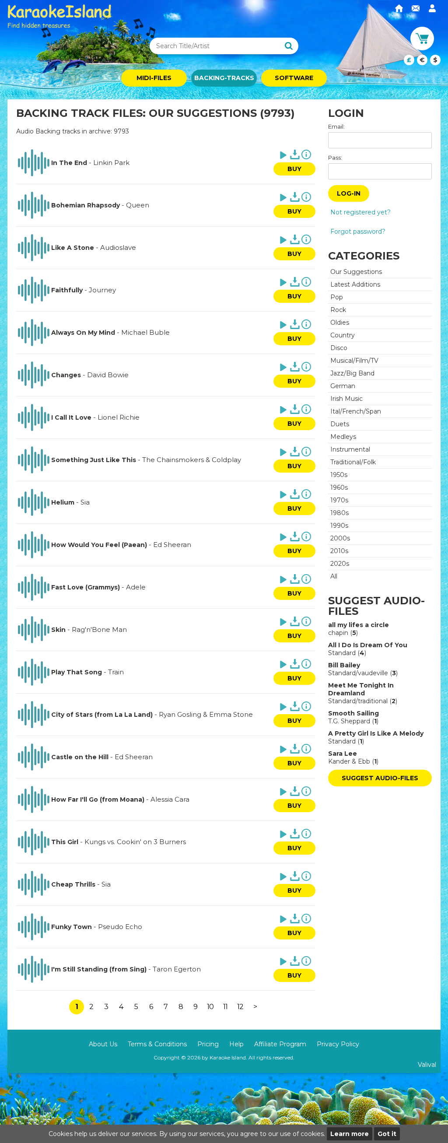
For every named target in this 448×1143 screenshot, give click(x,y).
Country (342, 335)
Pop (336, 297)
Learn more (349, 1134)
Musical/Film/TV (354, 361)
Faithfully (67, 290)
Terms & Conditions (157, 1044)
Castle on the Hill (79, 757)
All (333, 576)
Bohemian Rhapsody (85, 205)
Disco (338, 348)
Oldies (339, 322)
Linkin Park (111, 162)
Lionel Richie (119, 417)
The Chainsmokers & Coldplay (191, 460)
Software (294, 78)
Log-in (348, 193)
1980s (339, 513)
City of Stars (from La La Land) (102, 715)
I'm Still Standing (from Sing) (99, 969)
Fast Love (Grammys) (85, 587)
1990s (339, 525)
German (342, 386)
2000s (340, 538)
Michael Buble (145, 332)
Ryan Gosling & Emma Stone (206, 714)
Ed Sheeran (172, 544)
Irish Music (346, 399)
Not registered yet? (360, 212)
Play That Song (76, 672)
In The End (69, 163)
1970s (339, 500)
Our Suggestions (356, 272)
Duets (339, 424)
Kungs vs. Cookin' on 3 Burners (135, 842)
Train (116, 672)
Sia (85, 502)
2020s (339, 564)
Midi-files (154, 78)
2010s (339, 551)
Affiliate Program (280, 1044)
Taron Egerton (177, 969)
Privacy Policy (338, 1044)
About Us (103, 1044)
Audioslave (118, 247)
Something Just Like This (93, 460)
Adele (136, 587)
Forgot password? (357, 231)
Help (236, 1044)
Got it (387, 1134)
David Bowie (108, 375)
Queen (137, 205)
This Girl (64, 842)
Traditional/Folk (353, 462)
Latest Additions (355, 284)
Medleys (343, 437)
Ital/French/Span (355, 411)
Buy (294, 169)
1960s (339, 487)
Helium (62, 502)
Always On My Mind (83, 333)
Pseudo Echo (120, 926)
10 (210, 1007)
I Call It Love (71, 417)
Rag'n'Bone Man (99, 629)
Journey (102, 290)
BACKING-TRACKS (224, 78)
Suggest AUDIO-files (380, 778)
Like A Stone (72, 248)
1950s (338, 475)
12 (240, 1007)
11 (225, 1007)
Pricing (208, 1044)
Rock (338, 310)
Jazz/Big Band (352, 373)
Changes (66, 375)
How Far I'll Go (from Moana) (97, 799)
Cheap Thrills (73, 884)
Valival (427, 1065)
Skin (58, 630)
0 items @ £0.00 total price (422, 60)
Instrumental (350, 449)
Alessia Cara (169, 799)
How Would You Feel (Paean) (99, 545)
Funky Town (71, 927)
